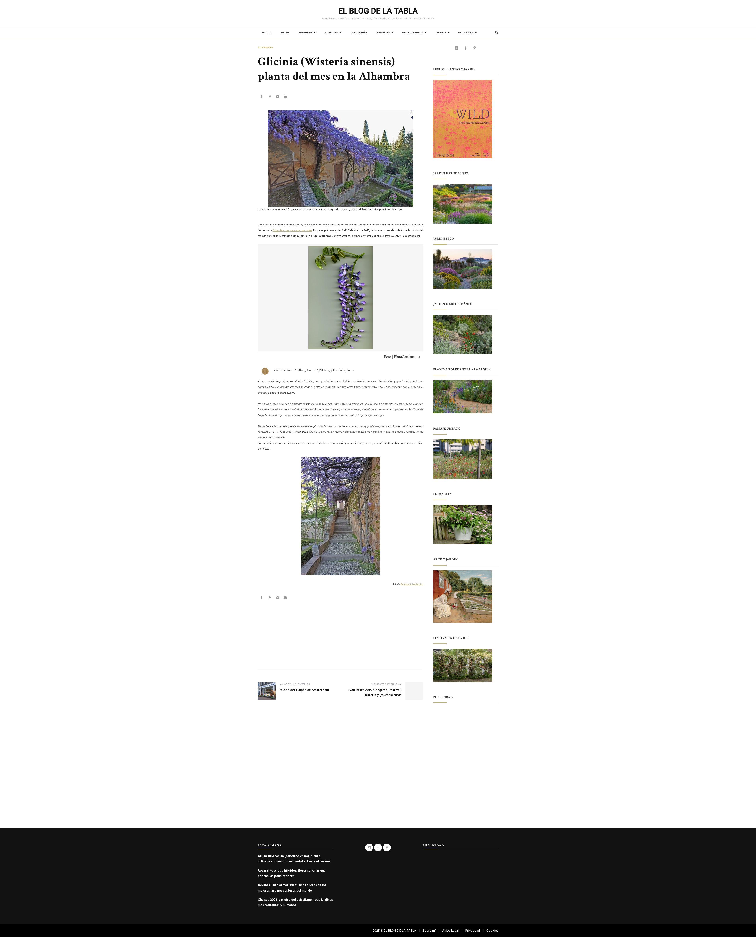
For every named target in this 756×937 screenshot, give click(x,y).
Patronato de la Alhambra (412, 584)
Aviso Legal (450, 930)
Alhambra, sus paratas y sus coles (292, 230)
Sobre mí (429, 930)
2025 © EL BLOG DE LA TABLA (394, 930)
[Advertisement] (340, 630)
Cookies (492, 930)
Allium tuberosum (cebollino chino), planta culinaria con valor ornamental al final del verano (294, 858)
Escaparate (467, 32)
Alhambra (265, 48)
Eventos (383, 32)
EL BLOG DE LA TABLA (378, 11)
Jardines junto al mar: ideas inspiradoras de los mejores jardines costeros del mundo (292, 887)
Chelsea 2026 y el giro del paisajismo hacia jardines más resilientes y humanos (295, 902)
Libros (440, 32)
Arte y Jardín (412, 32)
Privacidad (472, 930)
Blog (285, 32)
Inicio (267, 32)
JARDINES (306, 32)
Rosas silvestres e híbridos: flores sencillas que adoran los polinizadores (292, 873)
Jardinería (358, 32)
